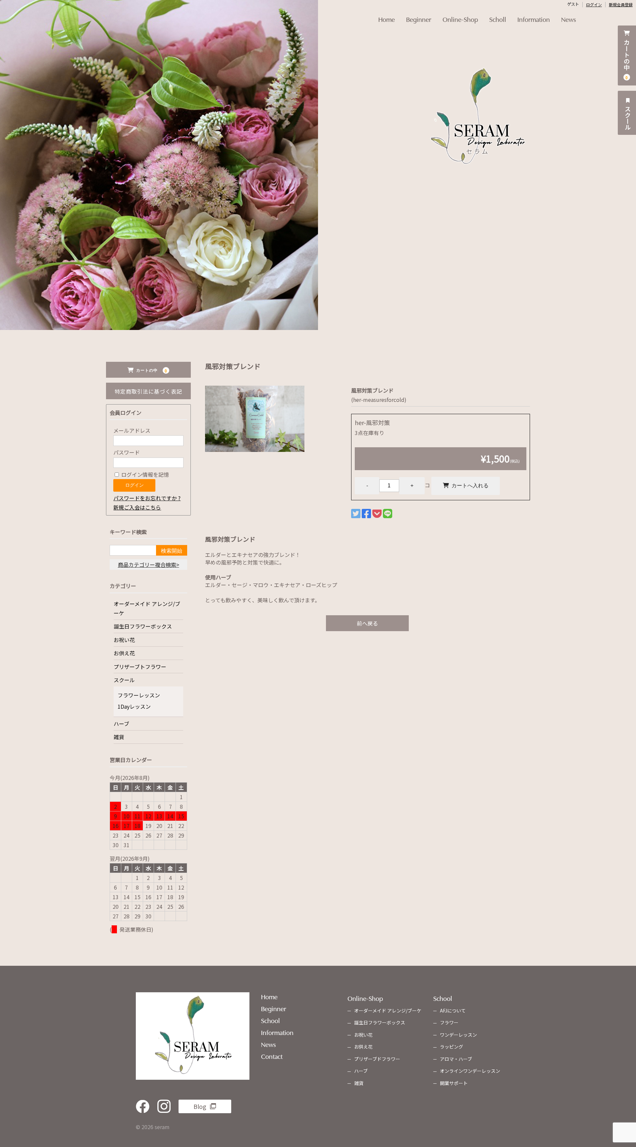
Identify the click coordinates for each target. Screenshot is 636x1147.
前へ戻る (367, 623)
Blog (199, 1106)
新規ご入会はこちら (137, 507)
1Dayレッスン (134, 706)
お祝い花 (124, 640)
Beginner (418, 19)
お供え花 (124, 653)
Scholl (497, 19)
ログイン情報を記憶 (144, 474)
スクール (627, 117)
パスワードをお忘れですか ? (147, 498)
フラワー (449, 1022)
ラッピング (451, 1046)
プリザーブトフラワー (140, 667)
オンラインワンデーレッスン (470, 1070)
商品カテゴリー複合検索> (148, 565)
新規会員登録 (621, 4)
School (270, 1020)
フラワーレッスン (139, 695)
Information (533, 19)
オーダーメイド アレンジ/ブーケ (147, 608)
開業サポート (454, 1083)
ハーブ (121, 724)
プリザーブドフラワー (377, 1059)
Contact (272, 1056)
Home (386, 19)
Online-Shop (460, 19)
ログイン (594, 4)
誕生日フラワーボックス (143, 626)
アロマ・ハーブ (456, 1059)
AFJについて (453, 1010)
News (568, 19)
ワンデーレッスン (458, 1034)
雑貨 (119, 737)
